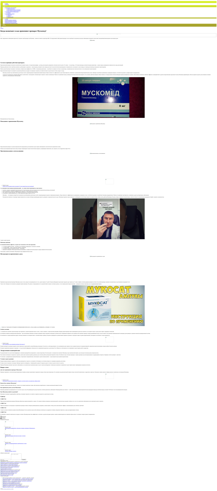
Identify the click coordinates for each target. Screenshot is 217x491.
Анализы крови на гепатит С (6, 468)
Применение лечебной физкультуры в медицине (12, 484)
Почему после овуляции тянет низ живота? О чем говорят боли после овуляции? (18, 186)
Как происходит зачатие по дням (6, 474)
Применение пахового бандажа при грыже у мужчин (15, 435)
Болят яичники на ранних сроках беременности (9, 466)
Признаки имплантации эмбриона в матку (8, 472)
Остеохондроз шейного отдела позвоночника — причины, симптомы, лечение (18, 478)
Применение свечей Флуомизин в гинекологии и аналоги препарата (13, 462)
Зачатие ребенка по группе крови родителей (9, 464)
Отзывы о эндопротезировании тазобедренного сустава (16, 443)
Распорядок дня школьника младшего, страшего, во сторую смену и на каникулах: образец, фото (21, 380)
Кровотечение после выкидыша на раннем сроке (9, 470)
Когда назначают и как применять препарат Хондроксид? (14, 344)
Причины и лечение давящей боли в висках (11, 482)
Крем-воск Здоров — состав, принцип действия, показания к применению (17, 480)
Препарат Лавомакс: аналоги (10, 451)
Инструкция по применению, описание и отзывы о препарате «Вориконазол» (20, 428)
